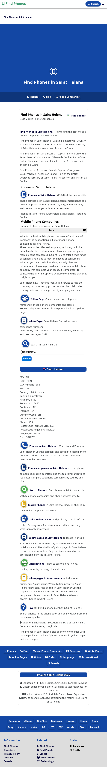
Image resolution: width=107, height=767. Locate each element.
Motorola (56, 721)
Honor (83, 721)
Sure (51, 230)
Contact (8, 757)
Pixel (82, 727)
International (37, 563)
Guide (37, 657)
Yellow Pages (38, 299)
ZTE (61, 727)
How (30, 607)
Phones (33, 96)
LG (43, 727)
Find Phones (15, 3)
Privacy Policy (12, 753)
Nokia (34, 727)
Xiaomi (22, 727)
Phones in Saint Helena (42, 195)
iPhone (28, 721)
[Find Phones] (103, 3)
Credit (43, 753)
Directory (74, 651)
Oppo (95, 721)
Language (68, 657)
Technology (47, 761)
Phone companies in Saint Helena (48, 468)
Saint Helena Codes (40, 519)
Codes (51, 657)
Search (95, 4)
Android (94, 727)
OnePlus (42, 721)
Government (47, 757)
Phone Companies (69, 96)
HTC (52, 727)
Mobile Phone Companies (47, 651)
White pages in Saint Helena (45, 578)
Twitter (77, 750)
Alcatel (71, 727)
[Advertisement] (53, 47)
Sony (10, 727)
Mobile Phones (36, 504)
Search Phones (38, 490)
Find (48, 96)
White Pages (36, 321)
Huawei (70, 721)
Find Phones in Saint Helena (36, 131)
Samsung (14, 721)
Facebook (78, 746)
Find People (46, 750)
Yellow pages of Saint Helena (45, 537)
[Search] (89, 4)
